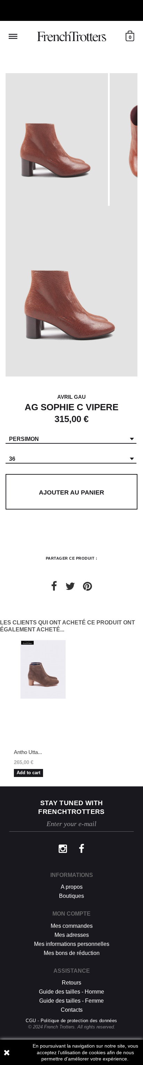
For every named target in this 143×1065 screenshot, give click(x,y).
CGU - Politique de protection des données (71, 1020)
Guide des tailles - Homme (71, 992)
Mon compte (71, 914)
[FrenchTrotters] (71, 36)
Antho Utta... (28, 752)
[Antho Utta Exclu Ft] (43, 692)
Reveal (13, 36)
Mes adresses (71, 935)
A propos (72, 887)
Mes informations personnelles (71, 944)
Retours (71, 983)
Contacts (72, 1010)
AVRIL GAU (71, 397)
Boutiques (71, 896)
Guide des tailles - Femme (71, 1001)
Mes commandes (72, 926)
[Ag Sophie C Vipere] (57, 139)
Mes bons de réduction (72, 953)
